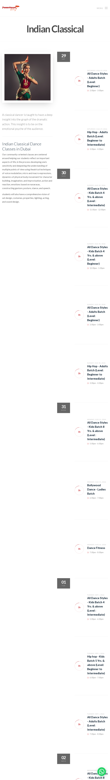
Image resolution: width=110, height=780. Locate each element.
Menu (100, 8)
